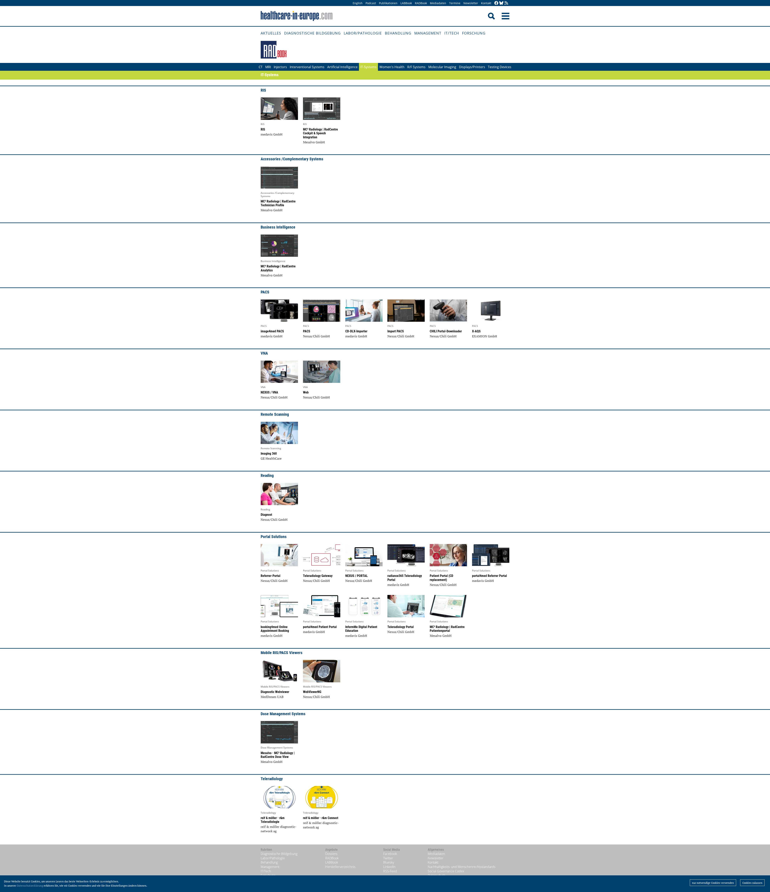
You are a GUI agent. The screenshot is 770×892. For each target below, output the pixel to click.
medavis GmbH (272, 134)
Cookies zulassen (752, 883)
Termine (454, 3)
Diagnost (266, 515)
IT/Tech (451, 33)
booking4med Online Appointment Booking (275, 629)
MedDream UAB (272, 697)
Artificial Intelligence (342, 67)
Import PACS (395, 331)
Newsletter (470, 3)
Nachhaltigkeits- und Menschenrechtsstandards (461, 867)
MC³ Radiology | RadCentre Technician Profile (278, 203)
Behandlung (398, 33)
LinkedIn (389, 867)
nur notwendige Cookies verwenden (713, 883)
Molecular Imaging (442, 67)
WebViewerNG (312, 692)
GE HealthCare (271, 458)
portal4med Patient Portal (320, 627)
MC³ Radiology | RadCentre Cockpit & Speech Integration (320, 133)
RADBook (421, 3)
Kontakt (486, 3)
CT (260, 67)
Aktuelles (271, 33)
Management (427, 33)
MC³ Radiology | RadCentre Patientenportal (447, 629)
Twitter (388, 858)
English (358, 3)
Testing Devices (499, 67)
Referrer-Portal (270, 576)
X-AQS (476, 331)
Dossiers (331, 854)
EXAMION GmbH (484, 336)
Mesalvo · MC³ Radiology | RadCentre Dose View (278, 755)
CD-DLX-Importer (356, 331)
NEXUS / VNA (269, 392)
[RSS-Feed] (506, 3)
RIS (263, 129)
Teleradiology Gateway (317, 576)
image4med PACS (272, 331)
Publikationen (388, 3)
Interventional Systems (307, 67)
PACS (306, 331)
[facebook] (496, 3)
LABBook (406, 3)
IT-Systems (368, 67)
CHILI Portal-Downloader (446, 331)
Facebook (390, 854)
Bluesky (388, 862)
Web (306, 392)
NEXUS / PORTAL (356, 576)
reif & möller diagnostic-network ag (278, 828)
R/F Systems (416, 67)
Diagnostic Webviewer (275, 692)
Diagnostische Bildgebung (312, 33)
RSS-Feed (390, 871)
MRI (268, 67)
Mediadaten (438, 3)
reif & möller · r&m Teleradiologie (273, 820)
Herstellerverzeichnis (340, 867)
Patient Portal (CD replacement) (441, 578)
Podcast (371, 3)
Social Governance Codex (446, 871)
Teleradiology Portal (400, 627)
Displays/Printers (472, 67)
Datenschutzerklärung (30, 885)
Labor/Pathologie (363, 33)
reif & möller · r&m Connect (320, 818)
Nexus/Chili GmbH (316, 336)
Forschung (473, 33)
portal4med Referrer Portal (489, 576)
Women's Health (391, 67)
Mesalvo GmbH (314, 142)
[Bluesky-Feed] (501, 3)
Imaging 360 (269, 453)
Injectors (280, 67)
